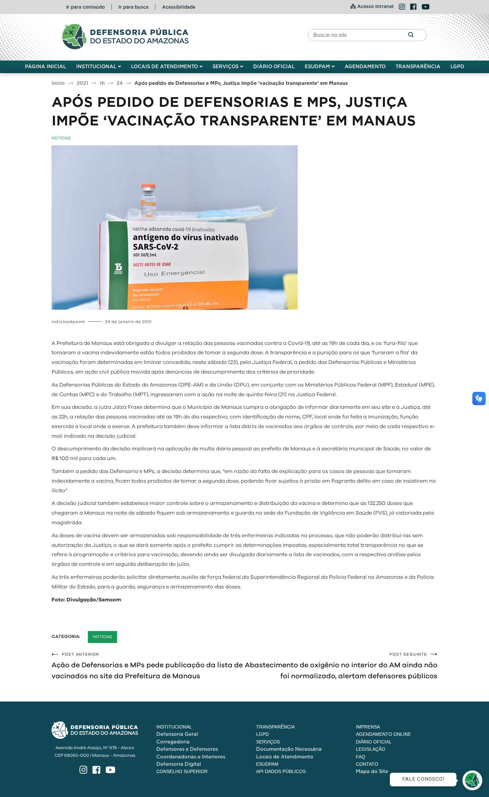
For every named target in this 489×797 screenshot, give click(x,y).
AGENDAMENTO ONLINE (383, 734)
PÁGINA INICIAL (45, 66)
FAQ (360, 756)
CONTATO (367, 764)
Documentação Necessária (289, 749)
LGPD (457, 66)
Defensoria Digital (178, 764)
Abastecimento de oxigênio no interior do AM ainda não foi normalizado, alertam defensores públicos (341, 666)
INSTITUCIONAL (96, 66)
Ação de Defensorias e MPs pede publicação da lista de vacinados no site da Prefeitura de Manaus (147, 666)
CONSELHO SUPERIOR (182, 771)
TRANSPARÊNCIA (418, 66)
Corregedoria (173, 741)
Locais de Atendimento (284, 756)
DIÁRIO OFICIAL (274, 66)
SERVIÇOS (226, 66)
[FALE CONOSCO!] (472, 780)
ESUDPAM (317, 66)
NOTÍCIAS (61, 138)
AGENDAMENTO (365, 66)
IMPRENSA (368, 726)
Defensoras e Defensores (187, 749)
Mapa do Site (372, 771)
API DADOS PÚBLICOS (281, 771)
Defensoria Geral (177, 734)
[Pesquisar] (410, 35)
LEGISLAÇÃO (370, 749)
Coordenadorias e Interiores (190, 756)
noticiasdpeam (68, 322)
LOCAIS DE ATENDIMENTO (164, 66)
